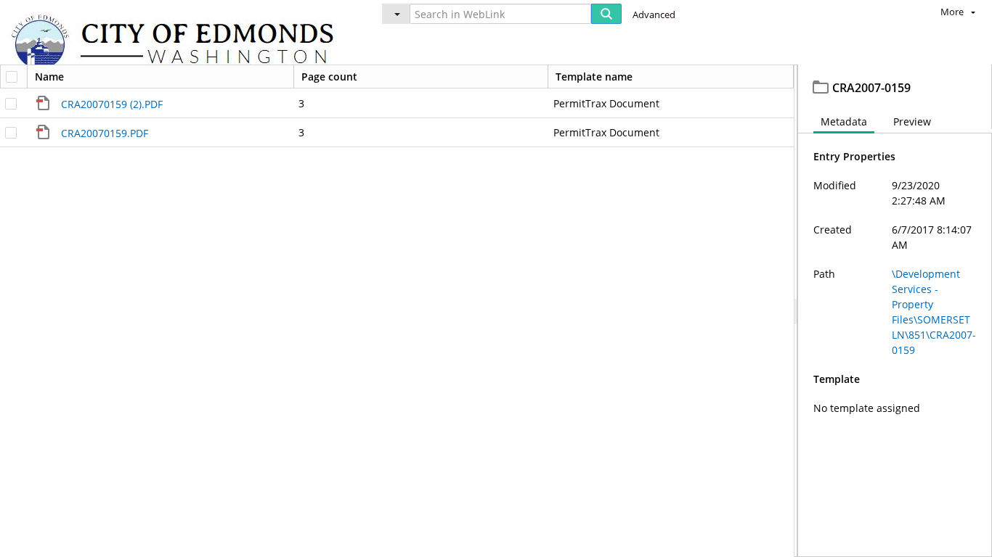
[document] (895, 311)
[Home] (179, 44)
